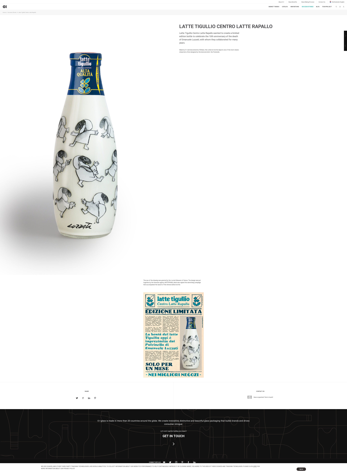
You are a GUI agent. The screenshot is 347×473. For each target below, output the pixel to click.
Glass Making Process (307, 2)
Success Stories (307, 6)
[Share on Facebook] (83, 398)
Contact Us (322, 2)
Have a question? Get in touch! (263, 397)
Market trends (274, 6)
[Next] (345, 36)
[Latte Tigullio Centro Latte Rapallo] (173, 335)
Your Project (327, 6)
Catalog (285, 6)
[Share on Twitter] (77, 398)
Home (4, 12)
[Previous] (345, 46)
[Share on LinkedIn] (89, 398)
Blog (317, 6)
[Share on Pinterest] (95, 398)
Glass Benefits (292, 2)
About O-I (281, 2)
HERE (255, 466)
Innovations (295, 6)
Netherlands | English (338, 2)
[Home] (5, 6)
